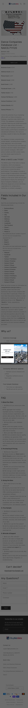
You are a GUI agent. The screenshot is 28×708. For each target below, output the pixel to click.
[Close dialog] (26, 345)
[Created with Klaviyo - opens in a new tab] (14, 363)
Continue (7, 357)
